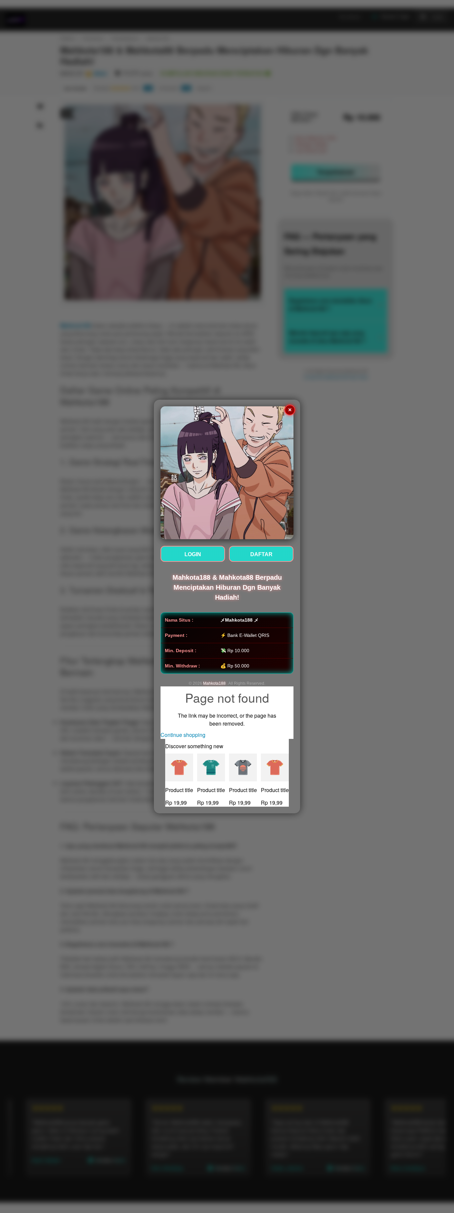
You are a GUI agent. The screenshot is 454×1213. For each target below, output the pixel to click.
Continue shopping (183, 735)
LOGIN (192, 554)
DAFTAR (261, 554)
